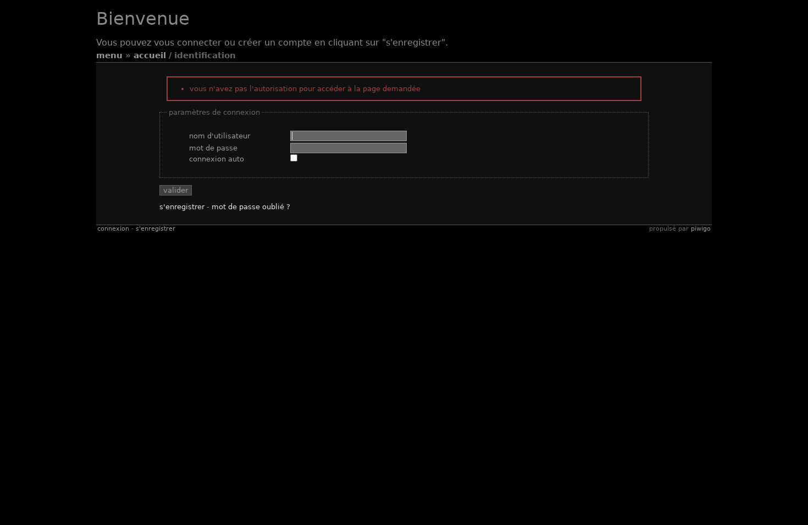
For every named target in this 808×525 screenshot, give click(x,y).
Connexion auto (216, 159)
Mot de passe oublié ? (251, 207)
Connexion (113, 228)
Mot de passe (213, 148)
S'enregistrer (181, 207)
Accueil (150, 55)
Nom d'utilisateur (219, 136)
